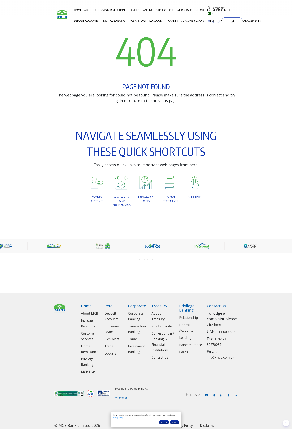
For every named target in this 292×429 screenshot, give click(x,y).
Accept (164, 422)
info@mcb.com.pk (220, 357)
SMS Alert (111, 339)
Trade (108, 346)
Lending (185, 337)
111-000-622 (226, 332)
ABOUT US (90, 10)
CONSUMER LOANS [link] (193, 20)
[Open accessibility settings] (286, 423)
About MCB (89, 313)
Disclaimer (208, 425)
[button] (150, 259)
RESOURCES (203, 10)
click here (214, 324)
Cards (183, 352)
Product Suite (161, 326)
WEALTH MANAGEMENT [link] (245, 20)
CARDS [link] (172, 20)
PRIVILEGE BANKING (141, 10)
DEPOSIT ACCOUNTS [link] (86, 20)
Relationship (188, 317)
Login (232, 21)
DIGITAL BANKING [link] (114, 20)
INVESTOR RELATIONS (113, 10)
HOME (78, 10)
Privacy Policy (118, 417)
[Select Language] (210, 13)
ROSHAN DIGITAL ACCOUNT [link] (147, 20)
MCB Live (88, 372)
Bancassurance (190, 345)
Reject (174, 422)
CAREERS (161, 10)
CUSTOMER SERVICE (181, 10)
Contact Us (159, 357)
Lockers (110, 353)
